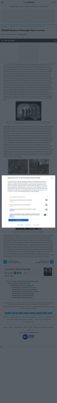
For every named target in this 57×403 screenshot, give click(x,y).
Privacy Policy (36, 225)
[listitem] (28, 197)
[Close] (52, 178)
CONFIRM (18, 220)
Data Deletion (21, 225)
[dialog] (28, 201)
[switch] (46, 200)
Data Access (28, 225)
